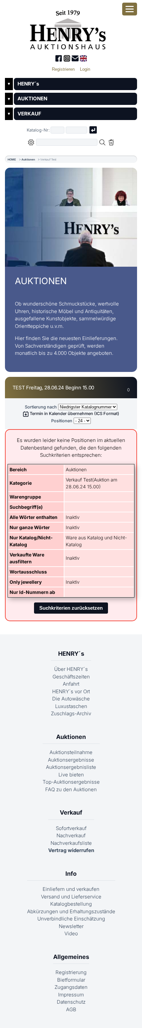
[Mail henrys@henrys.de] (76, 60)
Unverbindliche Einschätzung (71, 919)
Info (71, 873)
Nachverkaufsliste (71, 843)
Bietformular (71, 980)
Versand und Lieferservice (71, 896)
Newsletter (71, 926)
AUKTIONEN (32, 98)
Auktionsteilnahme (71, 752)
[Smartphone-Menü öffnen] (129, 9)
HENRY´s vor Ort (71, 691)
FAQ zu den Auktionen (71, 789)
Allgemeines (71, 956)
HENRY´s (28, 84)
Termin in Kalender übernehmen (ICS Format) (74, 413)
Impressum (71, 994)
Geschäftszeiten (71, 676)
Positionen (61, 420)
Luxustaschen (71, 706)
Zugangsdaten (71, 987)
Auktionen (28, 159)
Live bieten (71, 774)
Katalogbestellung (71, 904)
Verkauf (71, 812)
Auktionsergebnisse (71, 760)
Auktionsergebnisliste (71, 767)
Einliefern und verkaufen (71, 889)
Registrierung (71, 972)
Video (71, 933)
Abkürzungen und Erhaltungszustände (71, 911)
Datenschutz (71, 1002)
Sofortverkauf (71, 828)
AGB (71, 1009)
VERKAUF (29, 113)
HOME (12, 159)
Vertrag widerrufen (71, 850)
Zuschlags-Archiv (71, 713)
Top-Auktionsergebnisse (71, 782)
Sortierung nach (41, 406)
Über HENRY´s (71, 669)
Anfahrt (71, 684)
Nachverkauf (71, 835)
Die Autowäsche (71, 699)
